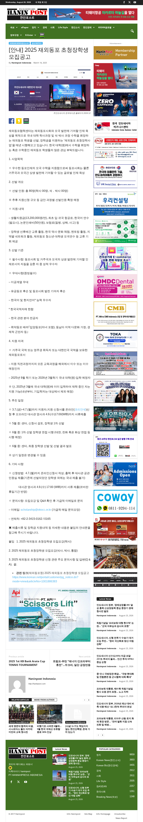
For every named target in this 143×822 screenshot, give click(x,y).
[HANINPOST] (115, 447)
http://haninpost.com (37, 684)
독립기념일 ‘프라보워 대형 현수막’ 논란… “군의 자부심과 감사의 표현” (115, 624)
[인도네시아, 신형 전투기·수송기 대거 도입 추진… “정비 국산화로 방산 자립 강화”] (59, 791)
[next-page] (89, 700)
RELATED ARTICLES (20, 699)
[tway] (115, 76)
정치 (34, 27)
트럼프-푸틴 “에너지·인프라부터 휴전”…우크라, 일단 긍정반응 (72, 663)
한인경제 (87, 27)
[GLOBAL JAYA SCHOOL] (115, 418)
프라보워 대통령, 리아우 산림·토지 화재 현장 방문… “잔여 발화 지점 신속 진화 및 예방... (115, 721)
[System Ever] (115, 231)
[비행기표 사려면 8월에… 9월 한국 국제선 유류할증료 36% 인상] (49, 714)
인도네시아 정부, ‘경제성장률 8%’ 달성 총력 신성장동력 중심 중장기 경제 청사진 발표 (115, 608)
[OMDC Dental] (115, 286)
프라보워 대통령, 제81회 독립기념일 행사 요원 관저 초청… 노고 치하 (115, 690)
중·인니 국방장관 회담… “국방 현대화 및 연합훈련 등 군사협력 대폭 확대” (115, 675)
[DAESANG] (115, 529)
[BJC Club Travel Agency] (115, 363)
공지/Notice (37, 43)
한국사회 (101, 791)
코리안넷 (80, 409)
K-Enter (29, 35)
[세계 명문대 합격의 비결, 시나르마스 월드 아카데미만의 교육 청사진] (21, 714)
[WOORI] (115, 204)
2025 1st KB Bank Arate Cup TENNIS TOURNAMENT (27, 663)
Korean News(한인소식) (19, 43)
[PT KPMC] (115, 149)
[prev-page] (84, 700)
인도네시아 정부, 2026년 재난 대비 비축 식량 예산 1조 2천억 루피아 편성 (115, 705)
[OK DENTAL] (115, 176)
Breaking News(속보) (46, 722)
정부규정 (14, 35)
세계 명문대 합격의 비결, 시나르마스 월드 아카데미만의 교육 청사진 (21, 729)
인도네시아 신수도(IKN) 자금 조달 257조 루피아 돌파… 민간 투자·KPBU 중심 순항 (115, 659)
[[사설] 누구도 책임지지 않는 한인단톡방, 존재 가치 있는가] (78, 714)
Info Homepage (103, 814)
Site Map (88, 814)
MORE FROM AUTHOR (44, 699)
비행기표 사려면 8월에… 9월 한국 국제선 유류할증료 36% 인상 (49, 729)
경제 (45, 27)
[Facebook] (124, 2)
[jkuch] (115, 557)
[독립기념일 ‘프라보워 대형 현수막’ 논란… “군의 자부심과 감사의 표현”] (59, 775)
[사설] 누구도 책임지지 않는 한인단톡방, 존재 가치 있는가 (77, 729)
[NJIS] (115, 474)
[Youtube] (135, 2)
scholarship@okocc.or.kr (36, 509)
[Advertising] (50, 615)
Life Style (63, 27)
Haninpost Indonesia (21, 62)
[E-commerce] (115, 258)
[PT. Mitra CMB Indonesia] (115, 314)
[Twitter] (129, 2)
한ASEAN (101, 786)
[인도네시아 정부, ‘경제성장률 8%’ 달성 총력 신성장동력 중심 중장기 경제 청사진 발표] (59, 759)
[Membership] (115, 52)
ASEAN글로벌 (104, 27)
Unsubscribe (119, 814)
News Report (121, 818)
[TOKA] (115, 339)
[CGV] (115, 579)
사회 (52, 27)
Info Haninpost (73, 814)
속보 (12, 27)
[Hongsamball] (115, 104)
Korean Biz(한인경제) (107, 765)
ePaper (24, 27)
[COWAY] (115, 502)
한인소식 (75, 27)
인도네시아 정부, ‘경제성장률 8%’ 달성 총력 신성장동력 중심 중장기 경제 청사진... (80, 759)
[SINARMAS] (115, 391)
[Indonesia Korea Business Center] (115, 126)
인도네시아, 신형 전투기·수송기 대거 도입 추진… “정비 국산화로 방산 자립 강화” (115, 641)
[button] (132, 31)
